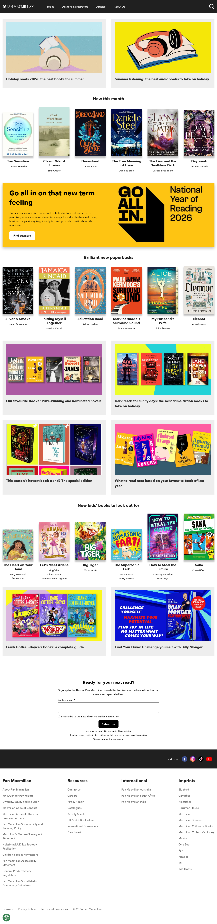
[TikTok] (201, 759)
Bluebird (184, 789)
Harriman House (189, 808)
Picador (183, 856)
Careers (72, 795)
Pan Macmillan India (133, 801)
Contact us (74, 789)
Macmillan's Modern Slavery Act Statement (22, 836)
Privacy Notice (27, 909)
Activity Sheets (76, 814)
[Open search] (211, 6)
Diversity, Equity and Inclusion (21, 801)
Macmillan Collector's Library (196, 832)
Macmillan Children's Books (196, 826)
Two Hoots (185, 869)
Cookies (8, 909)
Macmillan (185, 814)
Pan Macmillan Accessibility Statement (19, 863)
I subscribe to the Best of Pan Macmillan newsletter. (90, 716)
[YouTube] (209, 759)
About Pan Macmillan (16, 789)
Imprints (187, 780)
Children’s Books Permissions (20, 854)
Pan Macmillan (17, 780)
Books (50, 6)
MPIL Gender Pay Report (18, 795)
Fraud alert (74, 832)
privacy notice (85, 735)
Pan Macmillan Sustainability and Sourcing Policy (23, 826)
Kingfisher (185, 801)
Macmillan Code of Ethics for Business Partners (20, 816)
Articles (100, 6)
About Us (119, 6)
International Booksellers (82, 826)
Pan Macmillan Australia (136, 789)
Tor (180, 862)
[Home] (18, 7)
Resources (77, 780)
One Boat (184, 844)
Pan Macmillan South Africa (138, 795)
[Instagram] (192, 759)
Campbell (185, 795)
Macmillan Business (190, 820)
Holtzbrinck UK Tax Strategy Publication (20, 846)
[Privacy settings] (6, 917)
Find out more (22, 235)
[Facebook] (184, 759)
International (134, 780)
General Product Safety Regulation (17, 873)
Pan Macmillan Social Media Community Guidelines (20, 883)
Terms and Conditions (54, 909)
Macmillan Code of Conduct (20, 808)
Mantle (183, 838)
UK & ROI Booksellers (80, 820)
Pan (181, 850)
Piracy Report (75, 801)
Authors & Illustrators (75, 6)
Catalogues (74, 808)
